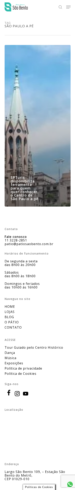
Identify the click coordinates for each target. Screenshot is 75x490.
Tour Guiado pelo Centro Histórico (34, 347)
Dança (10, 353)
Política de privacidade (23, 368)
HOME (10, 306)
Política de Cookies (20, 373)
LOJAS (10, 312)
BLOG (9, 317)
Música (10, 358)
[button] (68, 7)
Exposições (14, 363)
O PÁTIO (12, 322)
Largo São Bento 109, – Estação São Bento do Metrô (35, 474)
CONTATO (13, 327)
